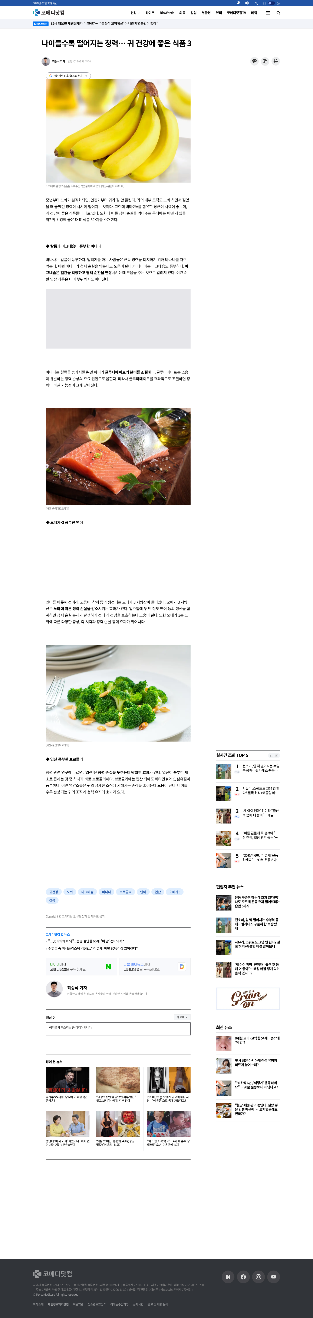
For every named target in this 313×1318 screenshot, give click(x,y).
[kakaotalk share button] (254, 61)
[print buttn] (276, 61)
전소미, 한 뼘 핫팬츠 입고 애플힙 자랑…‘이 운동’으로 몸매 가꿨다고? (168, 1099)
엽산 (158, 891)
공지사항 (138, 1304)
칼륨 (52, 900)
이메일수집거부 (119, 1304)
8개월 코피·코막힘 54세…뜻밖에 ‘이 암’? (257, 1040)
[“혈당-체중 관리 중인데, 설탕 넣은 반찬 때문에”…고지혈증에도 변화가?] (223, 1110)
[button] (240, 3)
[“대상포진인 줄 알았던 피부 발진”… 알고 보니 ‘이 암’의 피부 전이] (118, 1080)
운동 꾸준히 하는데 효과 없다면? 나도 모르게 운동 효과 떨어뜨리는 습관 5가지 (257, 901)
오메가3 (174, 891)
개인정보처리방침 (58, 1304)
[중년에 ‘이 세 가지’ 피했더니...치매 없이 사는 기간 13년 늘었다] (67, 1124)
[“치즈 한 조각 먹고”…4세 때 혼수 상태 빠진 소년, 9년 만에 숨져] (169, 1124)
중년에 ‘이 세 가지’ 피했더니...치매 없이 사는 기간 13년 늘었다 (67, 1143)
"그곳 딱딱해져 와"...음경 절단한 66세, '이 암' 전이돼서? (86, 941)
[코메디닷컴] (243, 1277)
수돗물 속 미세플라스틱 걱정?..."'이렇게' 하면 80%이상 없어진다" (93, 948)
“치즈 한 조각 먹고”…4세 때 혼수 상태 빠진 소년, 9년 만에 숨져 (168, 1143)
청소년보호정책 (97, 1304)
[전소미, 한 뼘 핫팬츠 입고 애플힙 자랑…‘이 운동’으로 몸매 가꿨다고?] (169, 1080)
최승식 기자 (77, 988)
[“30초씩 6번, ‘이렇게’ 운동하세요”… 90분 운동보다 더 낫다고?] (223, 1088)
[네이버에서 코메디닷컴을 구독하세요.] (81, 966)
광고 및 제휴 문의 (158, 1304)
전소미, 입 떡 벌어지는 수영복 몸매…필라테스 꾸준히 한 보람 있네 (261, 768)
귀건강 (53, 891)
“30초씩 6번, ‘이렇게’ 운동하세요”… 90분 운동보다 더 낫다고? (260, 857)
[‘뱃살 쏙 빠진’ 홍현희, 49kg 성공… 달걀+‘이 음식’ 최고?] (118, 1124)
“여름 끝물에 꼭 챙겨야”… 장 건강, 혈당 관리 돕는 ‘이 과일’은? (260, 835)
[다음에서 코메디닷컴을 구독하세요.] (155, 966)
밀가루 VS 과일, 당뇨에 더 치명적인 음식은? (66, 1099)
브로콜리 (125, 891)
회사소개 (38, 1304)
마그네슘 (87, 891)
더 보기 (180, 1017)
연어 (143, 891)
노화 (70, 891)
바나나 (106, 891)
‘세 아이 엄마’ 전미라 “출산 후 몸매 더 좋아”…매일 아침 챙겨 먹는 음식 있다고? (261, 813)
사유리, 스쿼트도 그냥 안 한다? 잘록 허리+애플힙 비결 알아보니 (261, 790)
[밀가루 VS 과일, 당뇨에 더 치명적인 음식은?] (67, 1080)
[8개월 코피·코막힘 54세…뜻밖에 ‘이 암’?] (223, 1043)
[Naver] (228, 1277)
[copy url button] (265, 61)
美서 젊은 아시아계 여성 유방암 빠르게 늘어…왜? (256, 1062)
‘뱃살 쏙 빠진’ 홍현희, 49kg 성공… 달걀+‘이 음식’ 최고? (116, 1143)
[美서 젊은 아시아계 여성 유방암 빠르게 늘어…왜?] (223, 1066)
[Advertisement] (118, 562)
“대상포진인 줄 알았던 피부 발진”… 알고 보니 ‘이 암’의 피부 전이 (117, 1099)
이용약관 (78, 1304)
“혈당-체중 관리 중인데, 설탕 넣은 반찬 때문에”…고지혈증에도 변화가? (256, 1109)
